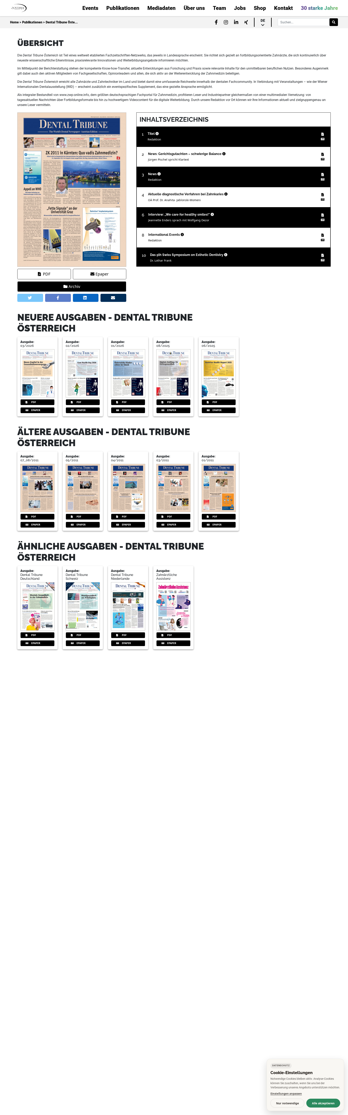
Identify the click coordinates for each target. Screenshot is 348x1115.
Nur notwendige (287, 1103)
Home (14, 22)
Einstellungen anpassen (286, 1093)
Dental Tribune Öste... (62, 22)
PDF (46, 274)
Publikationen (32, 22)
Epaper (102, 274)
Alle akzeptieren (323, 1103)
